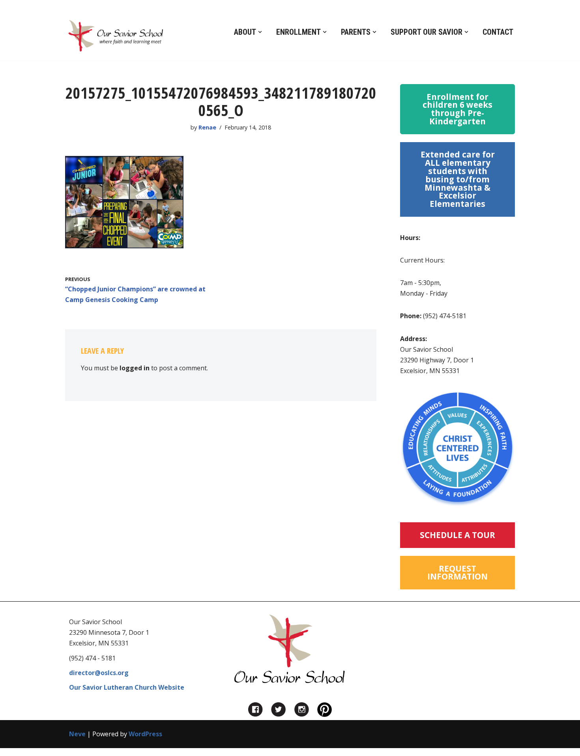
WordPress (145, 734)
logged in (135, 368)
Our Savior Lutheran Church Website (126, 687)
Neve (77, 734)
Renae (207, 127)
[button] (260, 32)
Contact (498, 32)
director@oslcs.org (99, 672)
